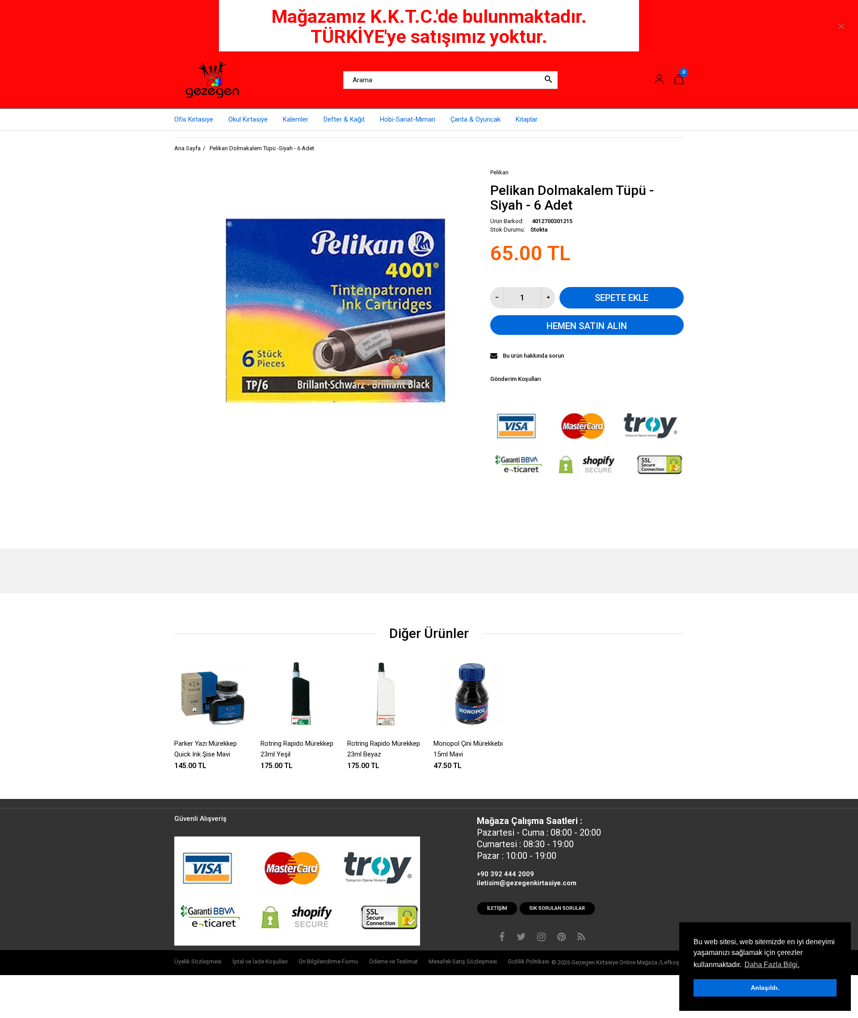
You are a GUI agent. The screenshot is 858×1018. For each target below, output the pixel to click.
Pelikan (499, 172)
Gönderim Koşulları (515, 379)
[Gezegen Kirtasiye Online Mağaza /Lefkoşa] (212, 80)
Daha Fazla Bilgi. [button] (771, 964)
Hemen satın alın (587, 326)
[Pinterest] (561, 938)
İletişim (497, 908)
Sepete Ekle (621, 297)
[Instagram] (541, 938)
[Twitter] (521, 938)
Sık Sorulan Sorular (557, 908)
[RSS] (581, 938)
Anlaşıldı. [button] (765, 987)
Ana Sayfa (187, 148)
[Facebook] (502, 938)
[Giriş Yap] (659, 79)
